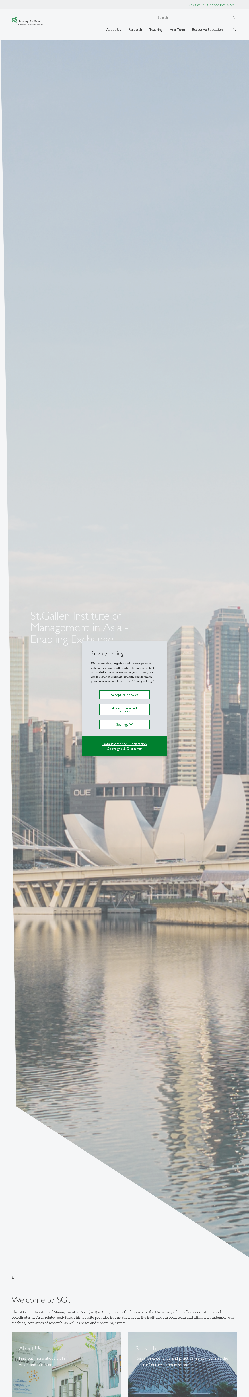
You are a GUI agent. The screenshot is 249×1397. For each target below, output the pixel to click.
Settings (122, 724)
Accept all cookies (124, 695)
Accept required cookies (124, 709)
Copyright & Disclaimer (124, 748)
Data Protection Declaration (124, 744)
